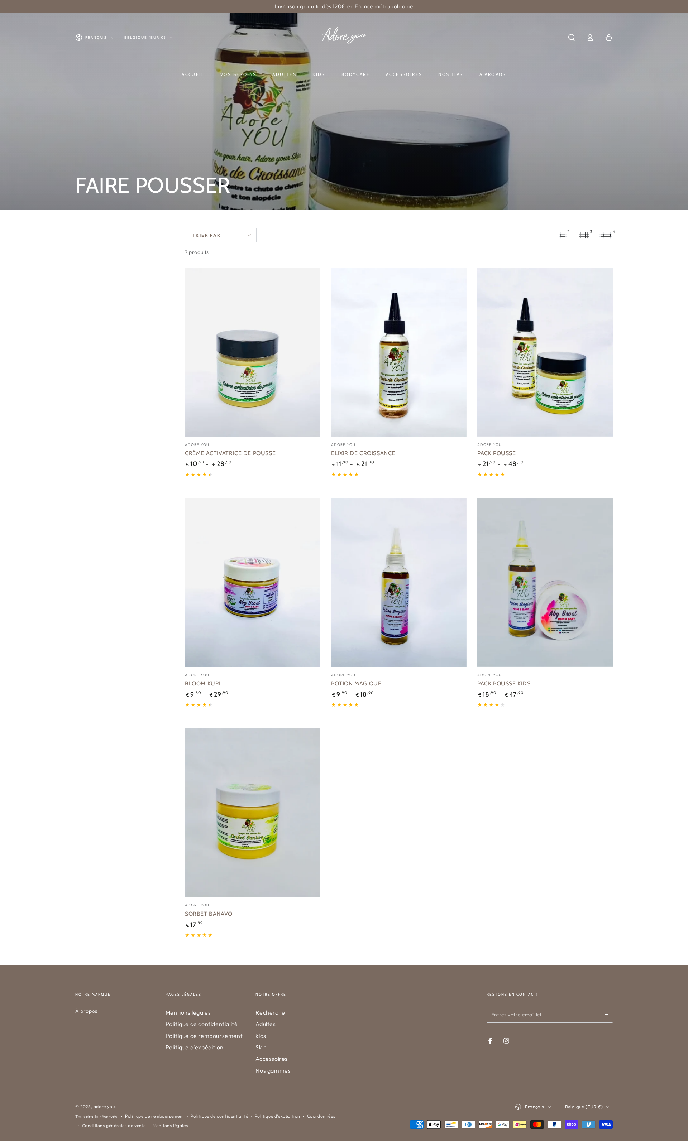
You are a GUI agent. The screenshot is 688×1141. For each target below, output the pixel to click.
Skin (261, 1047)
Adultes (265, 1023)
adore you (104, 1106)
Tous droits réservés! (97, 1116)
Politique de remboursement (204, 1035)
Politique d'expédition (195, 1047)
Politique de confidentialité (202, 1023)
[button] (571, 37)
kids (260, 1035)
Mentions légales (188, 1012)
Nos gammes (273, 1070)
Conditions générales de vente (114, 1125)
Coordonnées (321, 1116)
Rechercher (271, 1012)
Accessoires (271, 1058)
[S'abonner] (609, 1014)
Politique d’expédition (277, 1116)
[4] (605, 235)
